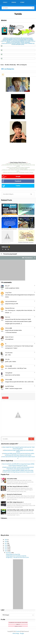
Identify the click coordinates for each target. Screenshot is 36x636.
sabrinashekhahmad (11, 301)
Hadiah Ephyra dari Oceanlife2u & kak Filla (16, 556)
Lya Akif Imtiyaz (9, 386)
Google (18, 176)
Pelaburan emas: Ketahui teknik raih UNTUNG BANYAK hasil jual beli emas (19, 170)
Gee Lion (7, 317)
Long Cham (8, 292)
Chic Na (7, 359)
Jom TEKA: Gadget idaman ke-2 (15, 502)
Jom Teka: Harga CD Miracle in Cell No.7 (17, 486)
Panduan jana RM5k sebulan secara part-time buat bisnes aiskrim (18, 453)
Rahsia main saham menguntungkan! (18, 168)
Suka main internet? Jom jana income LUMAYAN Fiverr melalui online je (18, 41)
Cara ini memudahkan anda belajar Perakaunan (18, 167)
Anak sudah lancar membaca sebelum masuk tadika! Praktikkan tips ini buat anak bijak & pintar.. (18, 44)
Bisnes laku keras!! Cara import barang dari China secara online (18, 40)
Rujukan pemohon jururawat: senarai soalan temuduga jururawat (18, 467)
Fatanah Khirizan (9, 308)
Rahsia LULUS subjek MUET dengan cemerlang (18, 42)
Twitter (18, 186)
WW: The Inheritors (27, 257)
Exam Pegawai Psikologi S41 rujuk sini (18, 465)
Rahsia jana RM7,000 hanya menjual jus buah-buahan (18, 455)
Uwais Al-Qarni (9, 337)
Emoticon (5, 397)
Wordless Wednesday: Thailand (25, 229)
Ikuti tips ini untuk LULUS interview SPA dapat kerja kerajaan (18, 38)
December (8, 552)
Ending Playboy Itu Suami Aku (13, 554)
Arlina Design (16, 633)
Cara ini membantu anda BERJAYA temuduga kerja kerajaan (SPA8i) (18, 464)
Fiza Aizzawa (8, 352)
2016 (6, 545)
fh (5, 343)
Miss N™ (7, 286)
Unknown (5, 247)
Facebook (18, 181)
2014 (6, 549)
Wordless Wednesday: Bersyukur (26, 215)
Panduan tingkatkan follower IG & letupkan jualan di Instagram (18, 39)
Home (2, 64)
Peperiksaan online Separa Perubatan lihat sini (18, 468)
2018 (6, 541)
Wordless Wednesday (10, 64)
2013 (6, 550)
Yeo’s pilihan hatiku (12, 478)
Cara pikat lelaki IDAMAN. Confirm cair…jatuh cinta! (19, 163)
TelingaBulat (8, 372)
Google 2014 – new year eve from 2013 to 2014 (17, 557)
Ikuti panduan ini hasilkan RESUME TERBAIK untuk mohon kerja (18, 470)
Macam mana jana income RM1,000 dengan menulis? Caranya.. (19, 172)
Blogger (22, 633)
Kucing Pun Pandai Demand (14, 494)
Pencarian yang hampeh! (10, 254)
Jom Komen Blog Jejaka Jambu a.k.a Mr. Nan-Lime (20, 510)
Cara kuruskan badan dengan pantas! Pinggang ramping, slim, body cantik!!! (18, 165)
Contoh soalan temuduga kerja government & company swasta (18, 472)
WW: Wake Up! (5, 215)
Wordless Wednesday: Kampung (25, 242)
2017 (6, 543)
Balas (2, 289)
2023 (6, 539)
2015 (6, 547)
